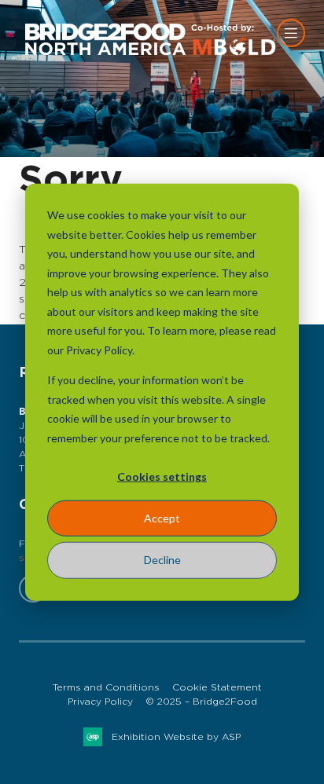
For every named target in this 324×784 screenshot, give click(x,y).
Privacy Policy (100, 701)
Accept (162, 518)
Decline (162, 559)
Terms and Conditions (106, 687)
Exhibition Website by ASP (176, 737)
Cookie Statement (217, 687)
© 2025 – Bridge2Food (201, 701)
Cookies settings (162, 476)
